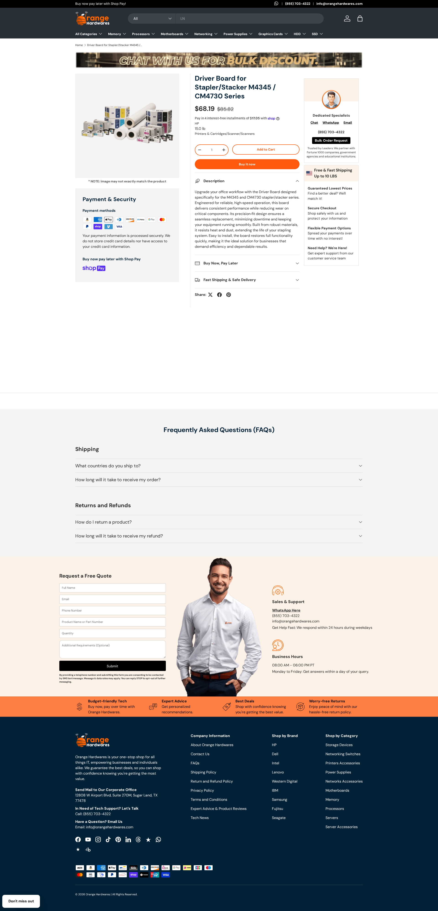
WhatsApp (331, 122)
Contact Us (200, 754)
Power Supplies (235, 34)
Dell (275, 754)
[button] (360, 18)
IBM (275, 790)
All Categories (86, 34)
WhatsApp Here (286, 610)
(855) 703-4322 (297, 4)
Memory (114, 34)
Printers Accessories (343, 763)
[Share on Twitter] (210, 294)
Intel (275, 763)
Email (348, 122)
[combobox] (226, 18)
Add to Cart (266, 149)
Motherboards (172, 34)
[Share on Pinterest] (228, 294)
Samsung (279, 799)
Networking (203, 34)
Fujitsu (277, 808)
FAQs (195, 763)
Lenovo (278, 772)
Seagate (279, 817)
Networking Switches (343, 754)
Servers (332, 817)
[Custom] (158, 839)
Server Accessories (342, 826)
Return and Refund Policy (212, 781)
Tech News (200, 817)
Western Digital (284, 781)
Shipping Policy (203, 772)
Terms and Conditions (209, 799)
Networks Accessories (344, 781)
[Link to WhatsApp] (279, 3)
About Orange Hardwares (212, 744)
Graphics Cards (270, 34)
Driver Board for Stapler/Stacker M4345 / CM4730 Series (114, 45)
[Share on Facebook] (219, 294)
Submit (112, 666)
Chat (314, 122)
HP (197, 123)
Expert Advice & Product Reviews (219, 808)
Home (79, 45)
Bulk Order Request (331, 140)
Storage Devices (339, 744)
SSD (315, 34)
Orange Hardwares (98, 894)
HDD (297, 34)
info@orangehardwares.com (339, 4)
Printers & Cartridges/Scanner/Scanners (225, 134)
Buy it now (247, 164)
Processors (141, 34)
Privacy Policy (202, 790)
